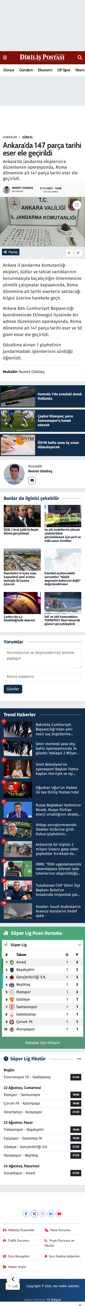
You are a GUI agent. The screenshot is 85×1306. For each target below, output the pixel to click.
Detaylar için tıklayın (42, 1042)
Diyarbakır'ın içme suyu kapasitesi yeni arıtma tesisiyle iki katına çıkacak (20, 578)
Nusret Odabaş (40, 471)
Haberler (10, 137)
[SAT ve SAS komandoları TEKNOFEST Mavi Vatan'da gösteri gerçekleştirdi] (63, 602)
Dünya (8, 70)
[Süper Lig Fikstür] (79, 1059)
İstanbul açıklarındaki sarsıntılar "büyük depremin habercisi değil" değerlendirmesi (62, 578)
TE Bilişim (54, 1300)
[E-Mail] (32, 480)
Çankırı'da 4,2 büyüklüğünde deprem (19, 618)
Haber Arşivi (17, 1267)
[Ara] (80, 58)
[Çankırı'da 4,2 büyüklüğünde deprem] (22, 602)
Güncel (27, 137)
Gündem (26, 70)
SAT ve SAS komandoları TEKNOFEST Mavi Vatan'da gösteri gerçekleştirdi (62, 620)
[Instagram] (42, 1213)
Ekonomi (45, 70)
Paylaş (13, 252)
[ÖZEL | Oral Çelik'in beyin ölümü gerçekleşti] (22, 516)
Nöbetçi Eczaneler (21, 1230)
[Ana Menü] (5, 57)
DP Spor (63, 70)
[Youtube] (59, 1213)
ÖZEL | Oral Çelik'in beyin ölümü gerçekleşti (21, 531)
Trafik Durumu (18, 1241)
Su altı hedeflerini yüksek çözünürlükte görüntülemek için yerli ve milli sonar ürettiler (62, 535)
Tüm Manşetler (19, 1256)
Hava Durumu (60, 1230)
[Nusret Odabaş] (14, 473)
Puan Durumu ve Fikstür (59, 1243)
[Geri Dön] (13, 1279)
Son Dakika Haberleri (64, 1256)
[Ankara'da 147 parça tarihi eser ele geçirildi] (42, 222)
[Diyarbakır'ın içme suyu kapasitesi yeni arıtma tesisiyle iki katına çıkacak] (22, 559)
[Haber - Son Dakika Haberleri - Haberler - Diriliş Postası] (42, 57)
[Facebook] (26, 1213)
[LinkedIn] (50, 1213)
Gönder (13, 689)
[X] (34, 1213)
